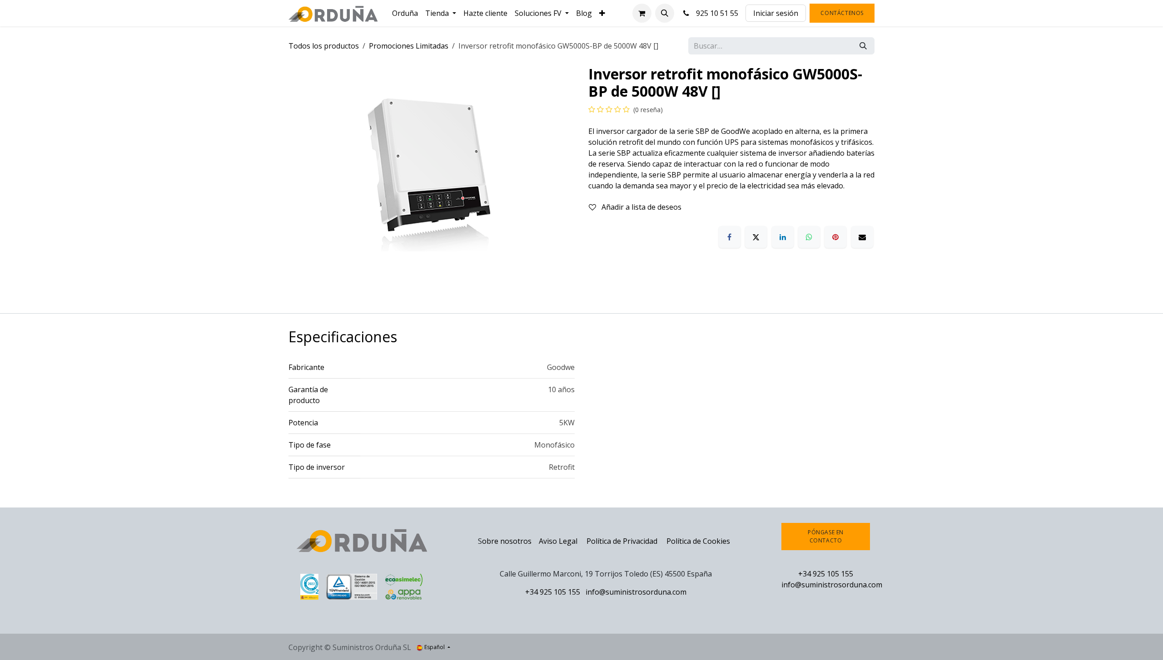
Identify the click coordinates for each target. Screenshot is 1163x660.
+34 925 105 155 (552, 592)
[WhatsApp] (809, 237)
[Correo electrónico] (862, 237)
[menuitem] (405, 13)
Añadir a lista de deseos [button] (640, 207)
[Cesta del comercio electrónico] (641, 13)
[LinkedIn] (783, 237)
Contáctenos (842, 13)
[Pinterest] (835, 237)
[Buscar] (863, 45)
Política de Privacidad (622, 541)
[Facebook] (730, 237)
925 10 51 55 (715, 13)
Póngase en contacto (826, 536)
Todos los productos (323, 46)
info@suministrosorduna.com (636, 592)
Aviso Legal (558, 541)
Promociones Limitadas (408, 46)
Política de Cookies (698, 541)
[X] (756, 237)
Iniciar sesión (775, 13)
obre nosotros (507, 541)
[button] (664, 13)
